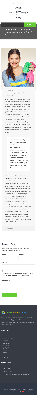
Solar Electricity (7, 343)
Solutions (5, 355)
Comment (6, 280)
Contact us (29, 25)
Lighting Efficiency (7, 348)
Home (4, 336)
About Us (5, 341)
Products (5, 357)
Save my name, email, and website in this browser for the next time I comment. (18, 274)
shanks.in (27, 392)
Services (4, 352)
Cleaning (10, 95)
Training (4, 350)
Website (5, 263)
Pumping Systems (7, 338)
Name (5, 255)
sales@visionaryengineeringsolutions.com (16, 375)
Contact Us (5, 345)
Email (21, 255)
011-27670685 (18, 9)
